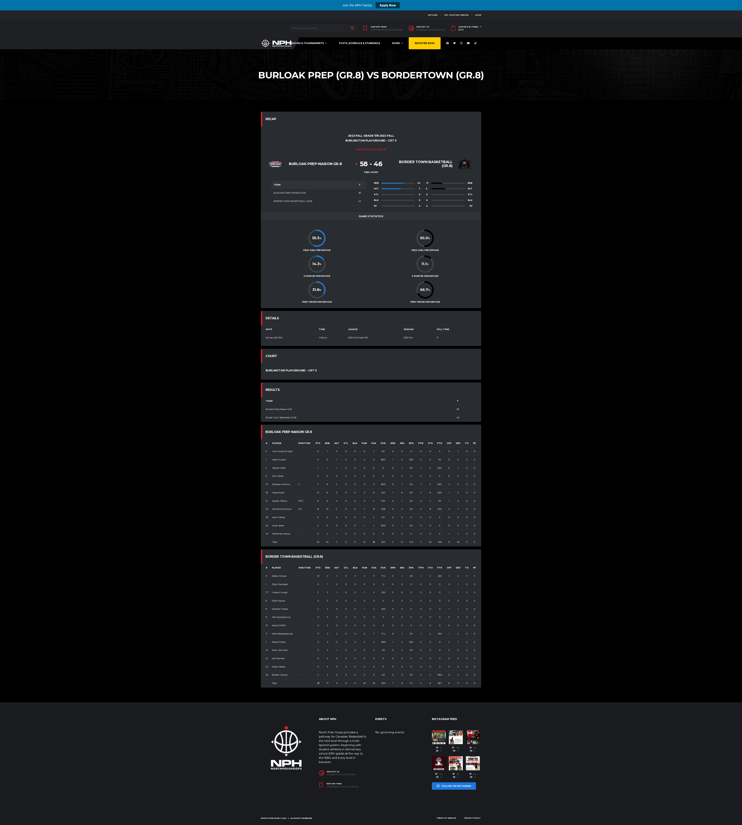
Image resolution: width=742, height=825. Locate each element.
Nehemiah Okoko (281, 533)
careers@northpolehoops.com (387, 30)
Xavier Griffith (279, 625)
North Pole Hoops (271, 818)
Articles (433, 15)
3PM (392, 443)
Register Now (425, 43)
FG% (383, 443)
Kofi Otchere (278, 658)
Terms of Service (446, 818)
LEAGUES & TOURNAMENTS (306, 43)
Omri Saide (277, 476)
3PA (402, 443)
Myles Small (278, 492)
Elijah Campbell (280, 584)
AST (336, 443)
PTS (318, 443)
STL (346, 443)
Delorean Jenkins (281, 484)
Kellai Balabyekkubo (282, 633)
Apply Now (388, 5)
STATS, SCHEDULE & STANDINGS (359, 43)
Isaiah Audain (279, 459)
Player (276, 443)
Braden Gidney (280, 674)
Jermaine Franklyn (282, 509)
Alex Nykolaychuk (281, 617)
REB (327, 443)
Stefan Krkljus (279, 576)
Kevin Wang (278, 517)
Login (478, 15)
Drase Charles (279, 642)
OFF (449, 443)
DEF (458, 443)
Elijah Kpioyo (278, 600)
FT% (439, 443)
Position (304, 443)
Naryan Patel (279, 468)
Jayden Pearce (279, 501)
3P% (411, 443)
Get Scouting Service (456, 15)
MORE (396, 43)
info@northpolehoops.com (430, 30)
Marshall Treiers (280, 609)
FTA (430, 443)
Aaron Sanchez (280, 650)
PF (474, 443)
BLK (355, 443)
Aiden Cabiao (278, 666)
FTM (420, 443)
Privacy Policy (472, 818)
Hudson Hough (280, 592)
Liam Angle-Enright (282, 451)
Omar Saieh (278, 525)
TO (467, 443)
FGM (364, 443)
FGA (373, 443)
